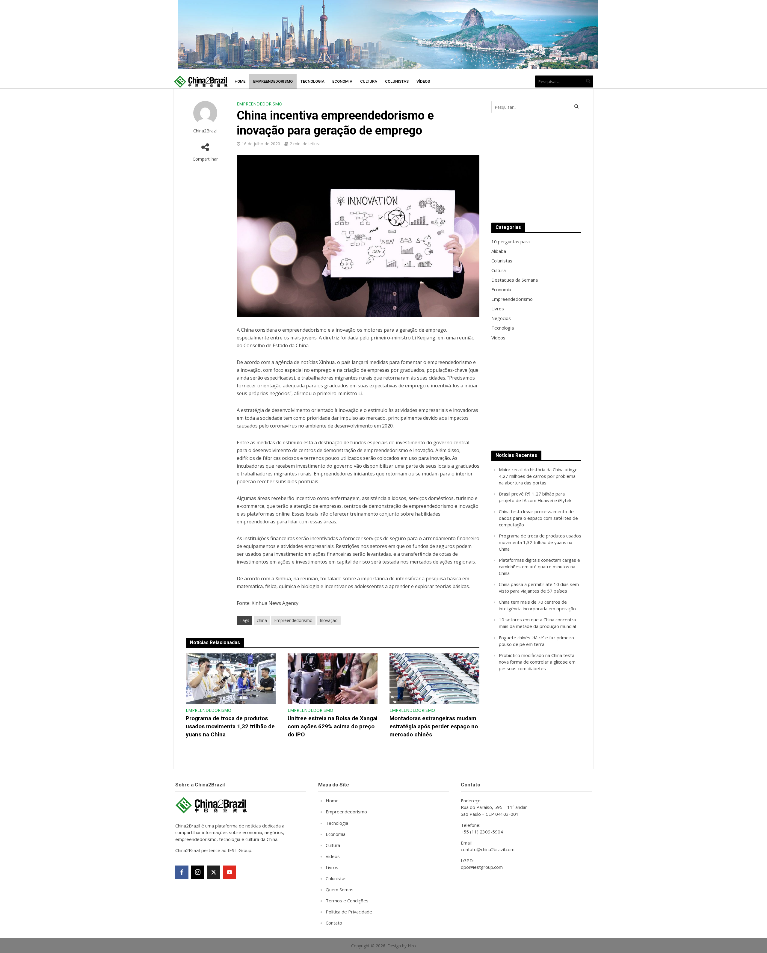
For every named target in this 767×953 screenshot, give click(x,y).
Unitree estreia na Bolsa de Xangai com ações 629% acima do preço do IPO (333, 726)
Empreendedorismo (273, 81)
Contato (334, 923)
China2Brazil (205, 131)
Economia (342, 81)
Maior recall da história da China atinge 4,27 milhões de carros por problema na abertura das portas (538, 476)
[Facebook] (181, 872)
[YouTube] (229, 872)
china (262, 620)
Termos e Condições (347, 901)
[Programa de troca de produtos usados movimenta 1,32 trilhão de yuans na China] (231, 678)
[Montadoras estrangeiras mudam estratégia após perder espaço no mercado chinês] (434, 678)
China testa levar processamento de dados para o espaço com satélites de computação (538, 518)
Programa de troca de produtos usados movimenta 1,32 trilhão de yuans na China (230, 726)
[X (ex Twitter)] (213, 872)
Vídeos (423, 81)
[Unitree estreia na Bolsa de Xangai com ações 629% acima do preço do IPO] (333, 678)
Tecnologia (312, 81)
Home (240, 81)
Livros (332, 867)
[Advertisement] (536, 168)
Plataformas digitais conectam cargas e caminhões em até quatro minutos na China (539, 566)
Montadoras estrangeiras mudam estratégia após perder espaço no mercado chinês (433, 726)
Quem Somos (340, 889)
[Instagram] (197, 872)
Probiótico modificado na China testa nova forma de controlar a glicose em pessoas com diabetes (537, 661)
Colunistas (397, 81)
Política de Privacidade (349, 912)
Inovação (329, 620)
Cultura (368, 81)
